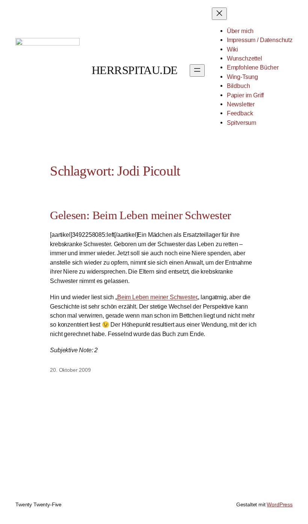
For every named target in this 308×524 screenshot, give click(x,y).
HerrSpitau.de (135, 70)
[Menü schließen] (219, 14)
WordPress (280, 504)
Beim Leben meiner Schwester (157, 297)
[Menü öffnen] (197, 70)
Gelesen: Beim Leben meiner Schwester (140, 215)
